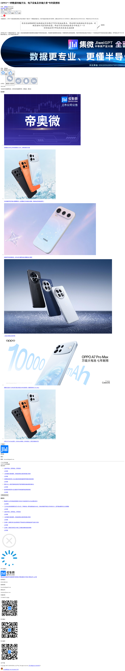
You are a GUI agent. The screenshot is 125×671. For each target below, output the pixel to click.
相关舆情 (3, 8)
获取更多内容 (4, 495)
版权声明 (7, 577)
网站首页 (3, 577)
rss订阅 (35, 577)
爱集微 (6, 6)
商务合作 (31, 577)
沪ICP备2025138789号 (34, 665)
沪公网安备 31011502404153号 (11, 669)
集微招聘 (12, 577)
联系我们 (17, 577)
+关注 (2, 444)
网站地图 (21, 577)
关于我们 (26, 577)
